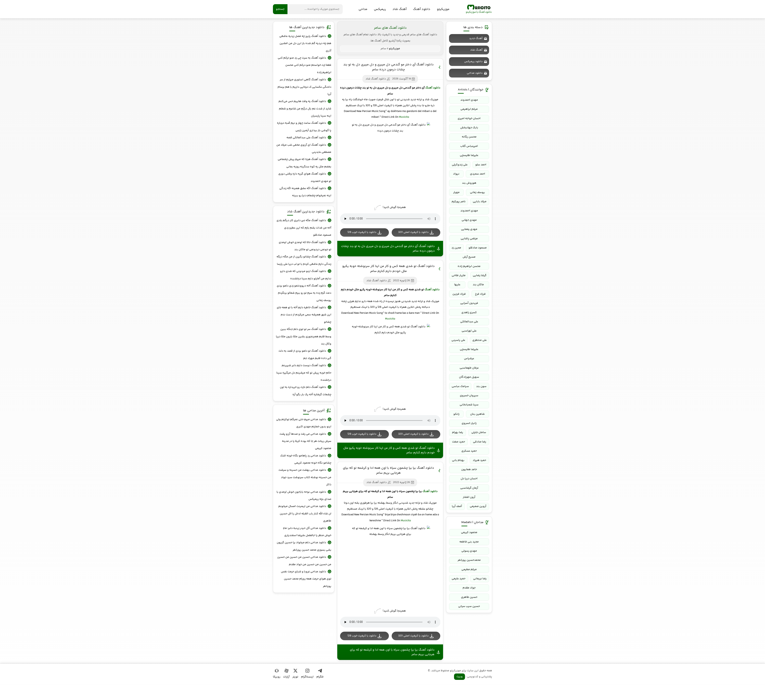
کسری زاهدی (469, 312)
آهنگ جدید (476, 38)
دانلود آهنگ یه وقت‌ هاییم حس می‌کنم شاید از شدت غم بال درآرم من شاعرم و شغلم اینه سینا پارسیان (305, 108)
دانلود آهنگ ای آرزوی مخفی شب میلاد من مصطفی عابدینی (303, 148)
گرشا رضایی (479, 275)
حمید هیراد (479, 460)
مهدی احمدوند (469, 100)
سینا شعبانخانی (469, 405)
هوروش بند (469, 183)
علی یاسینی (458, 340)
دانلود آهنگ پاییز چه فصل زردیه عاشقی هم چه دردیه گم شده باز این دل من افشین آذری (305, 43)
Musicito (404, 117)
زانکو (456, 414)
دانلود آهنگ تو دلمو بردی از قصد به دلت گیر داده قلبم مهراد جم (305, 354)
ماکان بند (478, 284)
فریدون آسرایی (469, 303)
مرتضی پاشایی (469, 238)
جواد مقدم (469, 588)
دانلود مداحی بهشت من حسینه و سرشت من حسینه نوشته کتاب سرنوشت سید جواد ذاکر (305, 477)
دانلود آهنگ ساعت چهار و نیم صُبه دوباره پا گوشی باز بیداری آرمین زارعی (304, 126)
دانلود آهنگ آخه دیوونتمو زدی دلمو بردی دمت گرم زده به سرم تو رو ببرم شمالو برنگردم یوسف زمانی (304, 293)
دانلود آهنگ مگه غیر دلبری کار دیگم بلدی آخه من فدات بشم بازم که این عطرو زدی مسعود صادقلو (304, 227)
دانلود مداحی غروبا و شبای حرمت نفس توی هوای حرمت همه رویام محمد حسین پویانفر (306, 579)
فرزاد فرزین (459, 294)
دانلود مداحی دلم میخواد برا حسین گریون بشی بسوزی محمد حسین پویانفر (304, 546)
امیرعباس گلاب (469, 146)
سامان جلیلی (478, 432)
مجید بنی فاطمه (469, 542)
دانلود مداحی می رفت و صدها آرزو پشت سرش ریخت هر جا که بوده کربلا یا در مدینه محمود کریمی (305, 441)
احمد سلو (480, 165)
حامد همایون (469, 469)
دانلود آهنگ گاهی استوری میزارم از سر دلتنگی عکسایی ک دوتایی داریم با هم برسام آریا (304, 86)
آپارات (286, 677)
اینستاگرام (307, 677)
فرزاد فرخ (480, 294)
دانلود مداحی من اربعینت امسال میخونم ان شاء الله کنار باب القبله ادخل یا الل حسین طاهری (304, 513)
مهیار (456, 192)
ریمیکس (380, 9)
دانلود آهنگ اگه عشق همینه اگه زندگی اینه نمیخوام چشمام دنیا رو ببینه (305, 192)
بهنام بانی (458, 460)
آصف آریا (457, 506)
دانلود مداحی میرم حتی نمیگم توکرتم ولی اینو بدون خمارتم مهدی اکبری (303, 423)
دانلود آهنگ (421, 9)
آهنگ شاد (399, 9)
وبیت (459, 676)
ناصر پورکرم (459, 201)
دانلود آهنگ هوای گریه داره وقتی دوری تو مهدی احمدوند (304, 177)
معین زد (456, 248)
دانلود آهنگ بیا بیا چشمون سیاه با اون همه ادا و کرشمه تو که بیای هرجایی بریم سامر (388, 470)
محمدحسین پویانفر (469, 560)
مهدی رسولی (469, 551)
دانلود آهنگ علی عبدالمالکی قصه (306, 137)
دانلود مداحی (475, 73)
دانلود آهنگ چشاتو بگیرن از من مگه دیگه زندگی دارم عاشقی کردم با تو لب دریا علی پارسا (304, 260)
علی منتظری (479, 340)
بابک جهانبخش (469, 127)
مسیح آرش (469, 257)
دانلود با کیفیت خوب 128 (361, 232)
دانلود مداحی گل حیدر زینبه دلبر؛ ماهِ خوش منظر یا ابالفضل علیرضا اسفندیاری (307, 532)
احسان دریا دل (469, 478)
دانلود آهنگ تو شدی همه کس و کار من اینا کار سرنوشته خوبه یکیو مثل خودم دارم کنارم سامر (388, 269)
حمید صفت (458, 442)
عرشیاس (469, 358)
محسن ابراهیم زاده (469, 266)
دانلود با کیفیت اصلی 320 (413, 232)
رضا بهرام (457, 432)
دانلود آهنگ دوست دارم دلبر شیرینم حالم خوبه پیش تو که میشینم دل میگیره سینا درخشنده (303, 372)
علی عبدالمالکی (469, 322)
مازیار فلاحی (459, 275)
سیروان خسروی (469, 395)
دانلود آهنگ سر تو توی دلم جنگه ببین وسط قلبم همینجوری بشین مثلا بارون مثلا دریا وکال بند (303, 336)
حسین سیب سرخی (469, 606)
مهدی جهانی (469, 220)
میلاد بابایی (479, 201)
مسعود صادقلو (478, 248)
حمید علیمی (458, 578)
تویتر (295, 677)
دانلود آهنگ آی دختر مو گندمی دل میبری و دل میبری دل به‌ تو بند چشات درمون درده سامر (388, 67)
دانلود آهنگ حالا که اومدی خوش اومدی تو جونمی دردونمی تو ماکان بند (305, 246)
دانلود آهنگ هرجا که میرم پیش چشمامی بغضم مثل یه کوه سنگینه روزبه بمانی (304, 163)
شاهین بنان (477, 414)
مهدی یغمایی (469, 229)
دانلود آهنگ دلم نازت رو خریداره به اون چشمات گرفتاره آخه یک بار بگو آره (305, 391)
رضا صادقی (479, 442)
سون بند (481, 386)
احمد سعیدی (477, 174)
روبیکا (276, 677)
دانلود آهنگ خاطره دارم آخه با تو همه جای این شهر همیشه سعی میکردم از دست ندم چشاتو (304, 314)
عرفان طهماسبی (469, 368)
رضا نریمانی (479, 578)
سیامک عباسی (460, 386)
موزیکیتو (478, 9)
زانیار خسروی (469, 423)
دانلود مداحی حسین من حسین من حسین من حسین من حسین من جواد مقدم (304, 561)
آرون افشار (469, 497)
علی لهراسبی (469, 331)
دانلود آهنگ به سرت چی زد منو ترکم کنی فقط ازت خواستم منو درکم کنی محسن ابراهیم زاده (304, 65)
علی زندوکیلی (460, 165)
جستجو (280, 9)
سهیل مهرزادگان (469, 377)
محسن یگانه (469, 137)
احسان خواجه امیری (469, 118)
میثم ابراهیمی (469, 109)
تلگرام (320, 677)
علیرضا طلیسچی (469, 155)
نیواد (456, 174)
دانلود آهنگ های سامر (390, 27)
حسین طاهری (469, 597)
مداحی (363, 9)
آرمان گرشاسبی (469, 488)
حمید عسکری (469, 451)
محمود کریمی (469, 532)
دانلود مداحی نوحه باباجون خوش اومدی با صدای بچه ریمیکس (304, 495)
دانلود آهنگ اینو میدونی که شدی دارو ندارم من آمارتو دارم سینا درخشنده (305, 275)
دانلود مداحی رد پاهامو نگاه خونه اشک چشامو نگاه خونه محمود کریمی (305, 459)
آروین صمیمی (478, 506)
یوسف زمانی (477, 192)
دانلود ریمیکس (473, 61)
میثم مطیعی (469, 569)
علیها (457, 284)
